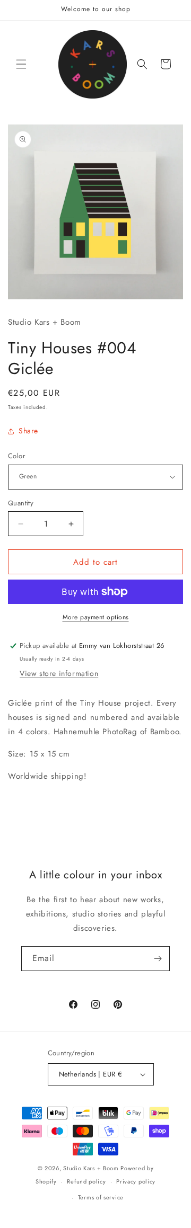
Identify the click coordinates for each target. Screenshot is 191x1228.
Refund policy (86, 1181)
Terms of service (101, 1197)
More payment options (96, 617)
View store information (59, 673)
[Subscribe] (157, 958)
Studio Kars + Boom (91, 1168)
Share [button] (28, 430)
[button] (21, 64)
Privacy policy (135, 1181)
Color (16, 456)
